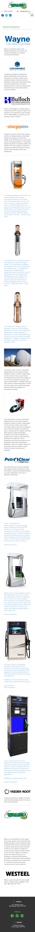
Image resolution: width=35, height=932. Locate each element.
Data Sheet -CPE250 (16, 213)
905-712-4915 (8, 11)
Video (6, 285)
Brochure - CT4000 (9, 283)
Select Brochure (9, 685)
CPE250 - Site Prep (13, 215)
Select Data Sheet (9, 687)
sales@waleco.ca (25, 11)
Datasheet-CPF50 (9, 342)
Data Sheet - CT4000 (22, 283)
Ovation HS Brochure (10, 545)
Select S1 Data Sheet (10, 782)
